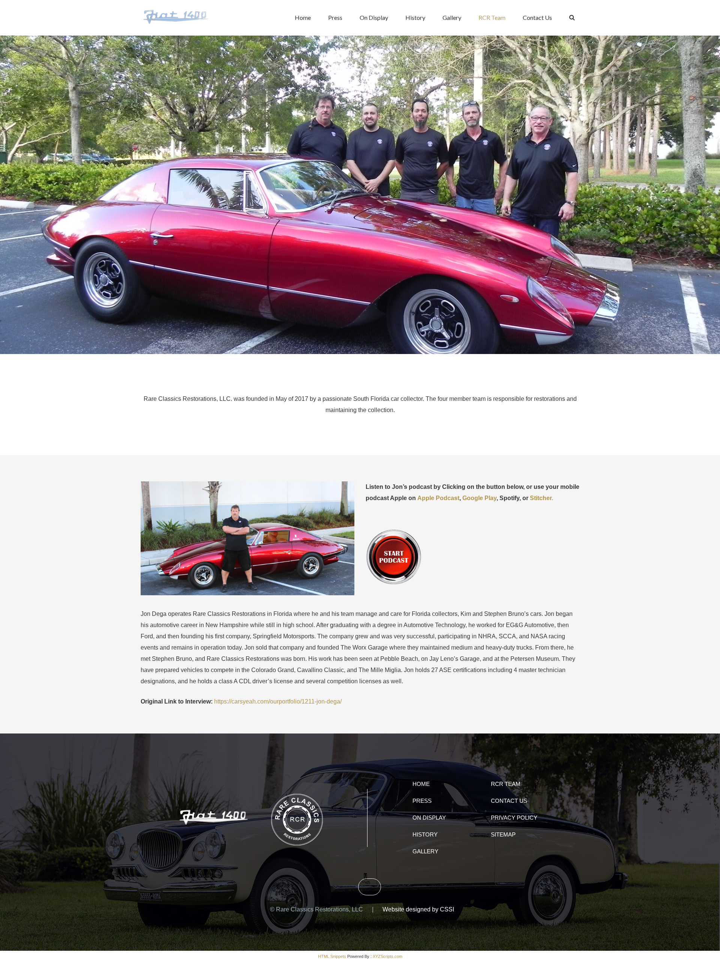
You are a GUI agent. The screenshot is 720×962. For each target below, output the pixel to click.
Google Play (479, 498)
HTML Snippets (332, 956)
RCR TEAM (505, 784)
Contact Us (537, 17)
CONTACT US (509, 801)
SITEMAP (503, 834)
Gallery (451, 17)
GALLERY (425, 851)
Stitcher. (541, 498)
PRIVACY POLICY (514, 817)
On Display (374, 17)
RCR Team (492, 17)
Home (303, 17)
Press (335, 17)
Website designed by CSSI (418, 909)
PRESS (422, 801)
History (415, 17)
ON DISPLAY (429, 817)
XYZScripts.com (387, 956)
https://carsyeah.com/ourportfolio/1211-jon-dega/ (278, 701)
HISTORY (425, 834)
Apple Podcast (438, 498)
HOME (421, 784)
